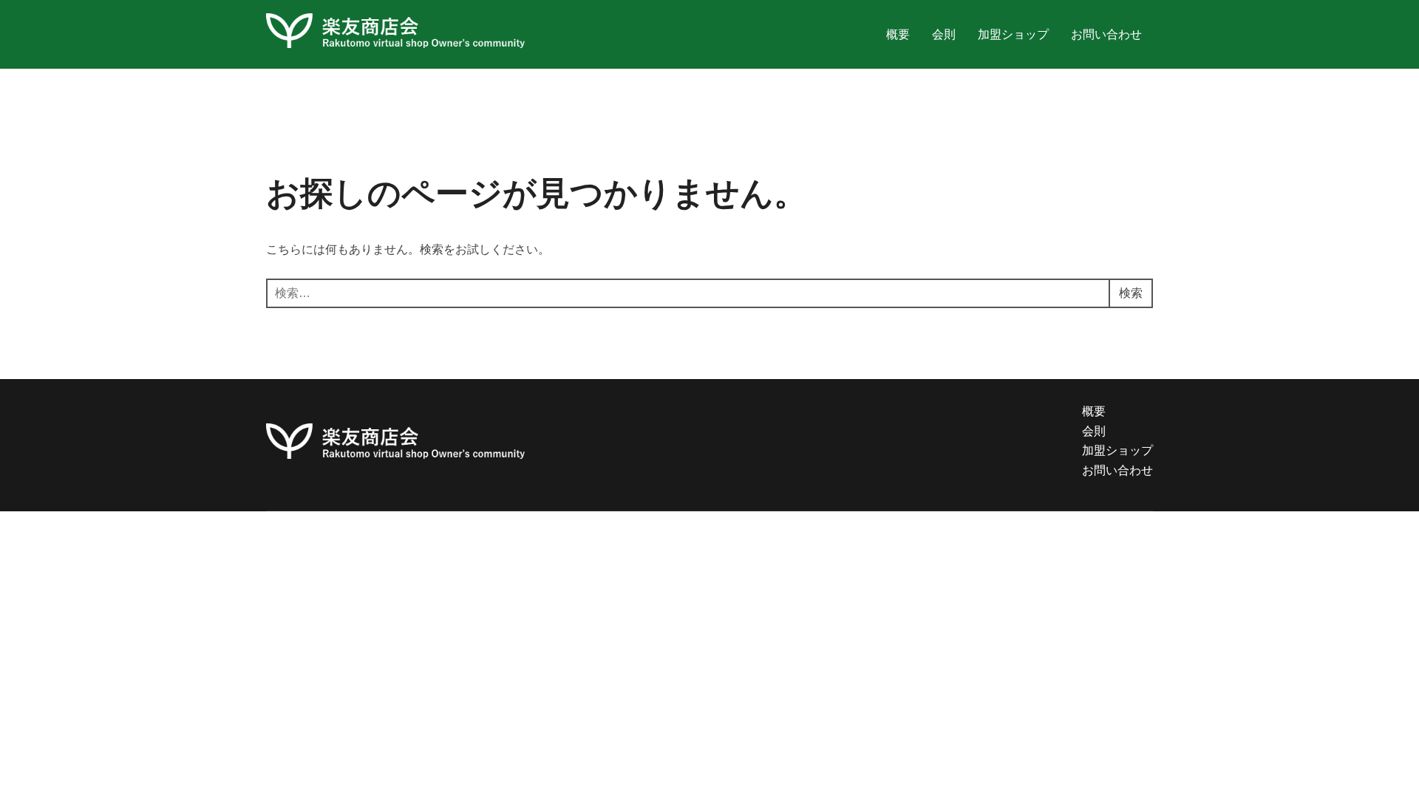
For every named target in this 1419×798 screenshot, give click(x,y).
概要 (898, 34)
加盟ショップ (1013, 34)
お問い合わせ (1106, 34)
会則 (944, 34)
